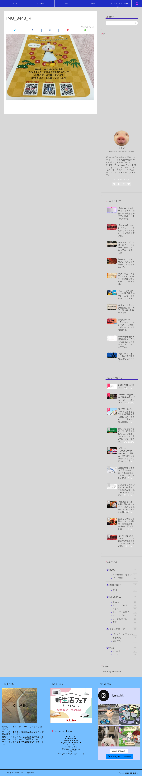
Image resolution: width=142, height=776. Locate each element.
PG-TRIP (71, 745)
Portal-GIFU (71, 747)
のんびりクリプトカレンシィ (71, 754)
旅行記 (124, 654)
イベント (124, 651)
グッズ (124, 609)
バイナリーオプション (124, 634)
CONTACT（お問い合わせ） (118, 4)
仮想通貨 (124, 638)
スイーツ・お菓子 (124, 612)
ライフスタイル (124, 619)
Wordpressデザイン (124, 575)
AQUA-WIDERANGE (71, 743)
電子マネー (124, 641)
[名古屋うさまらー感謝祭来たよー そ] (108, 736)
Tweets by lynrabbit (111, 671)
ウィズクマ (71, 751)
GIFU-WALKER (71, 741)
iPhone (124, 602)
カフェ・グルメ (124, 605)
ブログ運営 (124, 578)
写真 (124, 622)
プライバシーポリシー (14, 772)
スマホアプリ (124, 615)
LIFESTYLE (68, 3)
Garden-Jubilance (71, 749)
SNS (124, 590)
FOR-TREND (71, 738)
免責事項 (30, 772)
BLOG (15, 3)
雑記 (93, 3)
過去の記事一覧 (122, 629)
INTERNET (41, 3)
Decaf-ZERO (71, 736)
